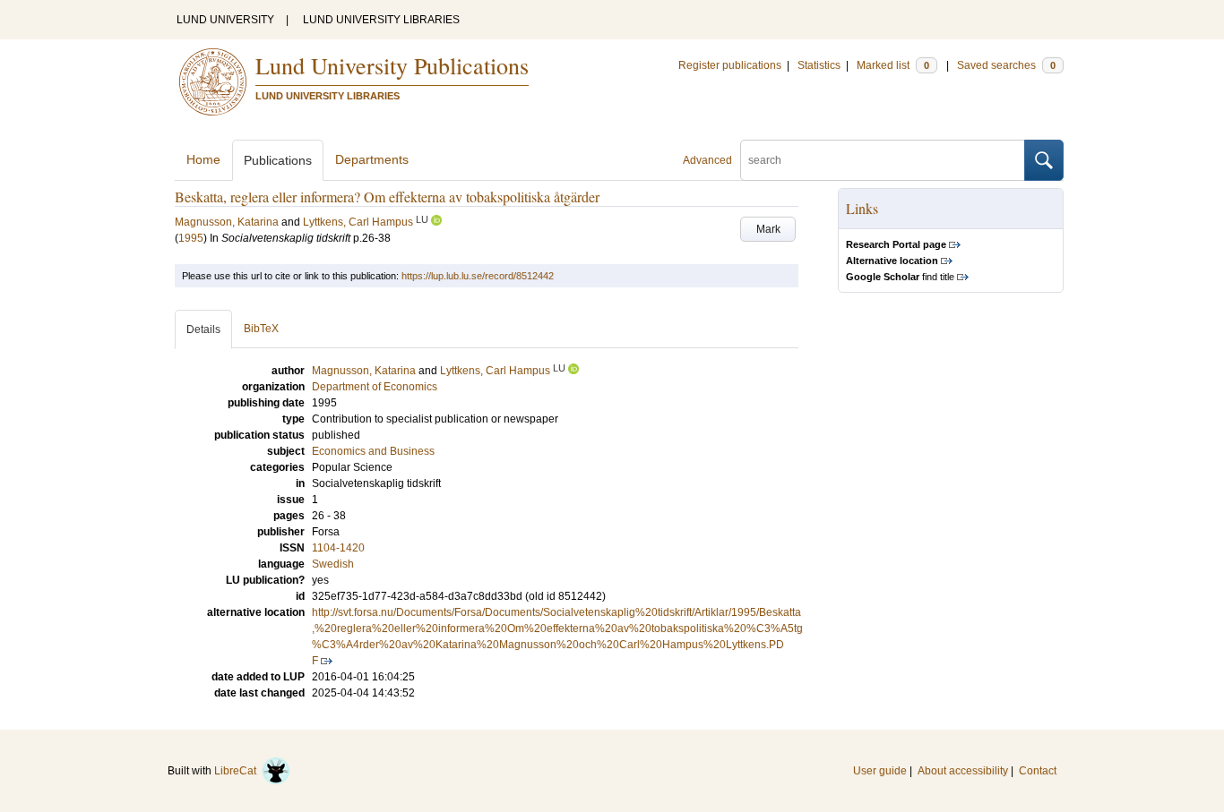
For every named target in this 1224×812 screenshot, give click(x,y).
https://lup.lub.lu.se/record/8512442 (477, 275)
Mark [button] (768, 229)
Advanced (707, 160)
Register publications (729, 65)
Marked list (893, 65)
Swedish (333, 564)
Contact (1037, 771)
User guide (880, 771)
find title (900, 276)
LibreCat (238, 771)
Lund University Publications (392, 65)
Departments (372, 159)
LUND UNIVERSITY (225, 19)
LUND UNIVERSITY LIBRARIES (381, 19)
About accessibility (963, 771)
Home (203, 159)
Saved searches (1006, 65)
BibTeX (261, 328)
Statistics (818, 65)
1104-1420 (338, 548)
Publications (278, 160)
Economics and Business (373, 451)
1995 (190, 238)
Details (203, 329)
